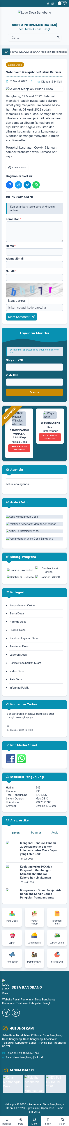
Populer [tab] (36, 832)
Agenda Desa (18, 621)
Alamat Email (15, 258)
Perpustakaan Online (22, 605)
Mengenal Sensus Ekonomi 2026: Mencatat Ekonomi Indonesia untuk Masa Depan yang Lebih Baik (39, 848)
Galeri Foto (19, 502)
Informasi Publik (19, 687)
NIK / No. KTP (14, 360)
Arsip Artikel (19, 820)
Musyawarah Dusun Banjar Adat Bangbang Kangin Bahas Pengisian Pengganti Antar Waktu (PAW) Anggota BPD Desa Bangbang (41, 897)
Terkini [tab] (16, 832)
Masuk (34, 392)
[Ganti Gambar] (17, 300)
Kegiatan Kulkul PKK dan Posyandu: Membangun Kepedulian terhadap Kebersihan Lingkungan (36, 872)
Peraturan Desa (19, 646)
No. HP (11, 271)
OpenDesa (47, 1108)
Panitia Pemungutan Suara (25, 662)
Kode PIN (12, 375)
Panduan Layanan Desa (24, 638)
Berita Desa (15, 64)
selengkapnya (24, 713)
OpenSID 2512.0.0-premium (22, 1108)
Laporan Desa (18, 654)
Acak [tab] (55, 832)
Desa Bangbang (53, 1104)
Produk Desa (18, 629)
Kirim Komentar (19, 317)
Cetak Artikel (19, 167)
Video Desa (17, 671)
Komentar (13, 219)
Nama (11, 245)
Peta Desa (16, 679)
